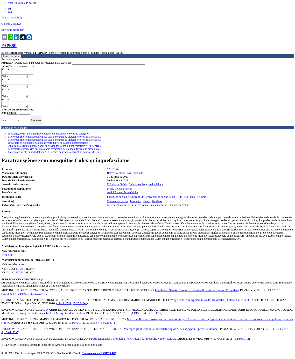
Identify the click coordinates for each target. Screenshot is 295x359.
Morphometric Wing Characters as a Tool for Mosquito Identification (43, 313)
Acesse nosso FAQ (11, 17)
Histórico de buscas (25, 2)
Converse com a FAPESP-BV (99, 353)
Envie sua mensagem (12, 29)
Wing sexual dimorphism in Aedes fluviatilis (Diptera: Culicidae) (209, 300)
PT (9, 8)
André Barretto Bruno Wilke (122, 192)
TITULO (7, 255)
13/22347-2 (40, 293)
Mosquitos (135, 201)
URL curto (7, 2)
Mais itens (7, 250)
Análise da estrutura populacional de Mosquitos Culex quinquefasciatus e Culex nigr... (54, 145)
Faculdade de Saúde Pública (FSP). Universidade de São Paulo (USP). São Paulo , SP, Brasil (157, 196)
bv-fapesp (6, 52)
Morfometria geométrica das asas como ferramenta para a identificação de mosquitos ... (54, 148)
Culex (146, 201)
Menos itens (19, 250)
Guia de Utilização (11, 23)
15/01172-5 (11, 332)
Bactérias (157, 201)
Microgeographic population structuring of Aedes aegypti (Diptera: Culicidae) (171, 329)
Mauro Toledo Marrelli (119, 188)
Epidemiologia (155, 184)
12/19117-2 (25, 293)
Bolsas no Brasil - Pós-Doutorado (125, 172)
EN (10, 11)
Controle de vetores (117, 201)
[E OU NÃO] (5, 69)
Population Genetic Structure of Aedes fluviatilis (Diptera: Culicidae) (197, 290)
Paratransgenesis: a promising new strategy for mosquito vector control (132, 338)
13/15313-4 (9, 293)
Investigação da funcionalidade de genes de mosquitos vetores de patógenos (49, 133)
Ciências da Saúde (117, 184)
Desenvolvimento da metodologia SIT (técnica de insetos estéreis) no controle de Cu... (54, 152)
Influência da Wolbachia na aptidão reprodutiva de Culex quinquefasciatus (48, 142)
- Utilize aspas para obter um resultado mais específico (36, 62)
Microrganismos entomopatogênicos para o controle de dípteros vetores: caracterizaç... (54, 136)
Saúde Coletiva (137, 184)
